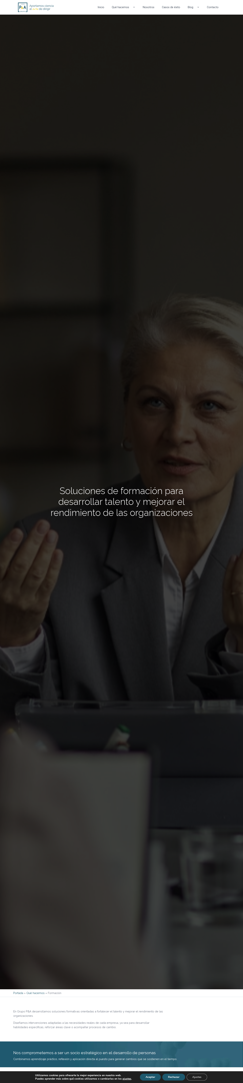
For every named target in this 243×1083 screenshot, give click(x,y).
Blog (190, 7)
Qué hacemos (120, 7)
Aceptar (150, 1077)
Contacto (213, 7)
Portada (18, 993)
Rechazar (173, 1077)
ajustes (126, 1079)
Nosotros (148, 7)
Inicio (101, 7)
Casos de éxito (171, 7)
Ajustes (196, 1077)
